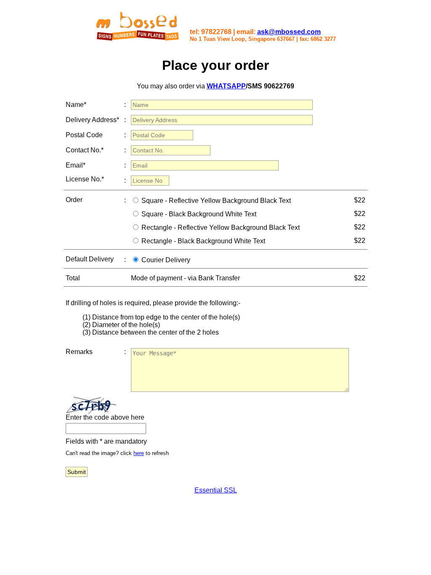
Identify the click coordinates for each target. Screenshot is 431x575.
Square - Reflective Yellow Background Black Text (216, 200)
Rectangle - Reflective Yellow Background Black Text (220, 227)
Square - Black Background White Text (198, 214)
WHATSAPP (226, 86)
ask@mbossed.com (289, 31)
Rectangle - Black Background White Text (203, 241)
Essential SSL (215, 490)
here (138, 453)
